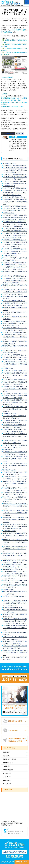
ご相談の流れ (7, 766)
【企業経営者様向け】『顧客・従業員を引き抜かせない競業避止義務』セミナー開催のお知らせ (15, 465)
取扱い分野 (6, 755)
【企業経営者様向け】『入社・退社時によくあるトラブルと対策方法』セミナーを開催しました (15, 436)
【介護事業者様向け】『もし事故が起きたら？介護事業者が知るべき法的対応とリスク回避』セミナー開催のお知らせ (15, 280)
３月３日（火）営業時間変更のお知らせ (14, 197)
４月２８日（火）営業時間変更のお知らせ (14, 188)
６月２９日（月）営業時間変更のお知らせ (14, 174)
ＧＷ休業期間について (9, 185)
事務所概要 (6, 752)
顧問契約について (8, 762)
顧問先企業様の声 (8, 770)
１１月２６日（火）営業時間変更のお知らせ (15, 379)
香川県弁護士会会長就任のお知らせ (12, 607)
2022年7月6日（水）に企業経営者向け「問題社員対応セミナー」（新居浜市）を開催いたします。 (15, 542)
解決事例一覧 (7, 773)
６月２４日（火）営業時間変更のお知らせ (14, 276)
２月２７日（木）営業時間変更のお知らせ (14, 332)
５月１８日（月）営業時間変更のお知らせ (14, 183)
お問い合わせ (7, 780)
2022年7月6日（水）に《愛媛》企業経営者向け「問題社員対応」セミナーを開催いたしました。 (15, 535)
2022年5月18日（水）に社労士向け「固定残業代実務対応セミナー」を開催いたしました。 (15, 555)
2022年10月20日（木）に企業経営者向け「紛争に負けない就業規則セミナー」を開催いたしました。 (15, 519)
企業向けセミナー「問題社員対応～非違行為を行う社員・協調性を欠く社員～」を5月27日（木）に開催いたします (15, 603)
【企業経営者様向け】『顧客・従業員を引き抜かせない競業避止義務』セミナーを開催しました (15, 459)
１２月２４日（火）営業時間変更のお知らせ (15, 370)
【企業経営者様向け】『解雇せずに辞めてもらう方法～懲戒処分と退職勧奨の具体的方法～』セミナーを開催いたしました (15, 170)
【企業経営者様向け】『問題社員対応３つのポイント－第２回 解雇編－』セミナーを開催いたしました (15, 375)
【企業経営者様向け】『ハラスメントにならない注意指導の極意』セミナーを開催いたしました (15, 337)
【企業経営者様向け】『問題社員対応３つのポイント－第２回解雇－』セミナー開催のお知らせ (15, 389)
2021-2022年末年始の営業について (12, 569)
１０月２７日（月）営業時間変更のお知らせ (15, 231)
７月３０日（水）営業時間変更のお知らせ (14, 262)
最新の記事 (20, 133)
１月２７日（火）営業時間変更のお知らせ (14, 206)
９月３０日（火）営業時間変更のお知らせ (14, 240)
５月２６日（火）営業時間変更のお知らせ (14, 181)
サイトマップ (7, 784)
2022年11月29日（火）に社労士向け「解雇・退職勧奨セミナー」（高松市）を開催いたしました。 (15, 506)
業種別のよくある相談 (9, 759)
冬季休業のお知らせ (8, 213)
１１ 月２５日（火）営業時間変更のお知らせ (15, 228)
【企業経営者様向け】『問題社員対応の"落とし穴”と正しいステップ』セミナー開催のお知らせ (15, 201)
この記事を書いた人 (8, 133)
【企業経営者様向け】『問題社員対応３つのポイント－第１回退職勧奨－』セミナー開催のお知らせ (15, 409)
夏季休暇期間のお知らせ (9, 530)
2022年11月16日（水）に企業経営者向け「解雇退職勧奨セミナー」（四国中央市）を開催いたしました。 (15, 513)
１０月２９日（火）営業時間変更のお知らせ (15, 393)
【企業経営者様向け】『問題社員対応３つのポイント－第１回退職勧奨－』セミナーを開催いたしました (15, 402)
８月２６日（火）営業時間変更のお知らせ (14, 249)
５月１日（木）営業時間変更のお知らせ (14, 300)
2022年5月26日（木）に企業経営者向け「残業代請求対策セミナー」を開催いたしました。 (15, 549)
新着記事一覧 (7, 777)
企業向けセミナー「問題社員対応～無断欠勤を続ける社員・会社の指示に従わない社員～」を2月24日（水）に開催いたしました (15, 621)
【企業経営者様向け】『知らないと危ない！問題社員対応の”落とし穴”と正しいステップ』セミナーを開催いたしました (15, 192)
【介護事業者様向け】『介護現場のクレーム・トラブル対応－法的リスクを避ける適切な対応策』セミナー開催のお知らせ (15, 224)
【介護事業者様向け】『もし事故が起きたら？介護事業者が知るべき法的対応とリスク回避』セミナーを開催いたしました (15, 267)
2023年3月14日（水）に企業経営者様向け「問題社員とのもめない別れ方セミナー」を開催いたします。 (15, 499)
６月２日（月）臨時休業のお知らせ (12, 294)
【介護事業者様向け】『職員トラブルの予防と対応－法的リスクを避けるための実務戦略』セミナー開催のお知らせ (15, 244)
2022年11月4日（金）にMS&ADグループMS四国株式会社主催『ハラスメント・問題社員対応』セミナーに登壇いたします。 (15, 526)
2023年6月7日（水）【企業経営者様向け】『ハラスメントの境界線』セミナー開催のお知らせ (15, 483)
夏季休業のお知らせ (8, 589)
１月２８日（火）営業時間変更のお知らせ (14, 355)
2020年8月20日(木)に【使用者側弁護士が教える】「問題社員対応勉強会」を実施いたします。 (15, 652)
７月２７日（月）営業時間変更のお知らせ (14, 165)
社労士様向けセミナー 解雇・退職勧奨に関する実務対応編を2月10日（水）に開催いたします (15, 628)
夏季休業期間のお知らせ (9, 163)
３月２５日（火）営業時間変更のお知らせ (14, 321)
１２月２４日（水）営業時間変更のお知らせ (15, 215)
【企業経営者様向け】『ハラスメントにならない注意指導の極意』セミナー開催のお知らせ (15, 364)
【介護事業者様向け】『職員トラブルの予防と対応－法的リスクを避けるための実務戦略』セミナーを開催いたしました (15, 235)
